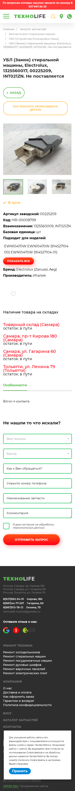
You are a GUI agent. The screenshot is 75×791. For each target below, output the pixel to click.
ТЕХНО (30, 16)
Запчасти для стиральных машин (32, 34)
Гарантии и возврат (18, 701)
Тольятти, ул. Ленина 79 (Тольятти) (29, 368)
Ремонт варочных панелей (24, 669)
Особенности (15, 385)
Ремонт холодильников (21, 652)
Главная (8, 29)
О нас (7, 688)
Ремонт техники (17, 645)
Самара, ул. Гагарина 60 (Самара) (29, 353)
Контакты (12, 727)
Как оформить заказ (18, 697)
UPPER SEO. (11, 786)
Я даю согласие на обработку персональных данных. (33, 526)
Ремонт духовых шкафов (22, 665)
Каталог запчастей (33, 29)
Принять (20, 771)
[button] (37, 439)
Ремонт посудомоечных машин (27, 661)
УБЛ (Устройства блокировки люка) (34, 38)
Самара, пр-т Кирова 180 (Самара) (30, 338)
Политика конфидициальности (27, 705)
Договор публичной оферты (22, 779)
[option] (37, 149)
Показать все (18, 261)
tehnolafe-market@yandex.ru (21, 611)
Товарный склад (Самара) (31, 324)
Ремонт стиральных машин (24, 656)
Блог (7, 713)
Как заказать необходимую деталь (35, 108)
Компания (12, 681)
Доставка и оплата (17, 692)
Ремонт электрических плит (25, 673)
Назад (15, 93)
